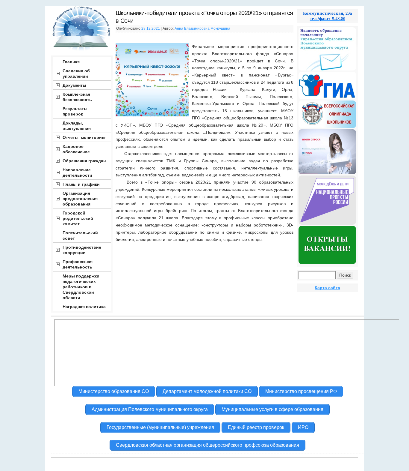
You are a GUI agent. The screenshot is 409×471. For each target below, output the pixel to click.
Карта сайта (327, 287)
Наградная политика (84, 306)
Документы (74, 85)
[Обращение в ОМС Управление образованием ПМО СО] (327, 69)
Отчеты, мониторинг (84, 137)
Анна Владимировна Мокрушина (202, 28)
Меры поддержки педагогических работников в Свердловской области (81, 287)
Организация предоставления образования (80, 198)
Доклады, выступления (77, 126)
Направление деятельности (77, 172)
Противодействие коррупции (82, 250)
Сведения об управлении (76, 73)
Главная (71, 61)
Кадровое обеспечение (76, 149)
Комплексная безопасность (77, 97)
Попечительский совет (80, 235)
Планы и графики (81, 184)
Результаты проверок (75, 111)
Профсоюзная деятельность (78, 264)
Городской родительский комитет (78, 218)
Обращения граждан (84, 160)
